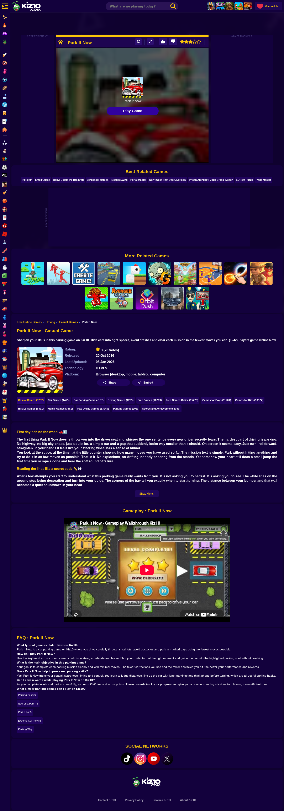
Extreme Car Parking (30, 720)
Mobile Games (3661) (60, 408)
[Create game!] (83, 273)
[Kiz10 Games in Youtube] (153, 758)
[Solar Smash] (235, 273)
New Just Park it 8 (28, 703)
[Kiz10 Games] (147, 781)
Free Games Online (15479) (182, 400)
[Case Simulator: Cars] (220, 6)
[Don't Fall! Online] (32, 273)
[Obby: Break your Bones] (96, 298)
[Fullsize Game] (150, 41)
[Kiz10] (33, 6)
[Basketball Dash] (210, 273)
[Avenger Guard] (121, 298)
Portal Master (138, 179)
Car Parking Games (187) (89, 400)
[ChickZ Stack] (134, 273)
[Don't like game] (173, 41)
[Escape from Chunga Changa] (229, 6)
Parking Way (25, 729)
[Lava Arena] (248, 6)
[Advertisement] (147, 24)
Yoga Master (263, 179)
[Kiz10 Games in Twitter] (167, 758)
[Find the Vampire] (197, 298)
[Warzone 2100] (172, 298)
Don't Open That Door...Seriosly (167, 179)
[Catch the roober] (261, 273)
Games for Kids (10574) (249, 400)
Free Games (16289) (150, 400)
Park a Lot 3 (25, 712)
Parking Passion (27, 695)
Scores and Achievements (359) (161, 408)
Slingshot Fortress (98, 179)
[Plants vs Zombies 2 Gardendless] (159, 273)
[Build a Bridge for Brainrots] (239, 6)
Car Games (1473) (58, 400)
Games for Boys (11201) (216, 400)
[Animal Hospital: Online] (211, 6)
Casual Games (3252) (31, 400)
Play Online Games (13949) (93, 408)
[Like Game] (163, 41)
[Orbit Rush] (147, 298)
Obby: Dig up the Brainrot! (68, 179)
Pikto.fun (27, 179)
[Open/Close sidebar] (5, 6)
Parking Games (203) (125, 408)
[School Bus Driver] (109, 273)
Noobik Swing (119, 179)
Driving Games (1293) (120, 400)
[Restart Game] (138, 41)
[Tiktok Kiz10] (127, 758)
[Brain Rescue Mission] (58, 273)
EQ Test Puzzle (244, 179)
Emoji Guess (42, 179)
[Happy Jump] (185, 273)
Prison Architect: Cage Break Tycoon (211, 179)
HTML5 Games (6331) (31, 408)
